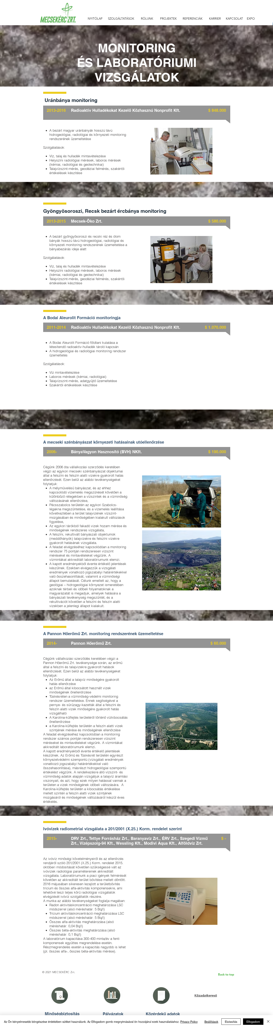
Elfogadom (253, 1022)
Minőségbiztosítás (62, 1013)
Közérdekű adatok (163, 1014)
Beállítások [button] (211, 1022)
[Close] (268, 1021)
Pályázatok (113, 1014)
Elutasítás (231, 1022)
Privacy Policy (189, 1022)
